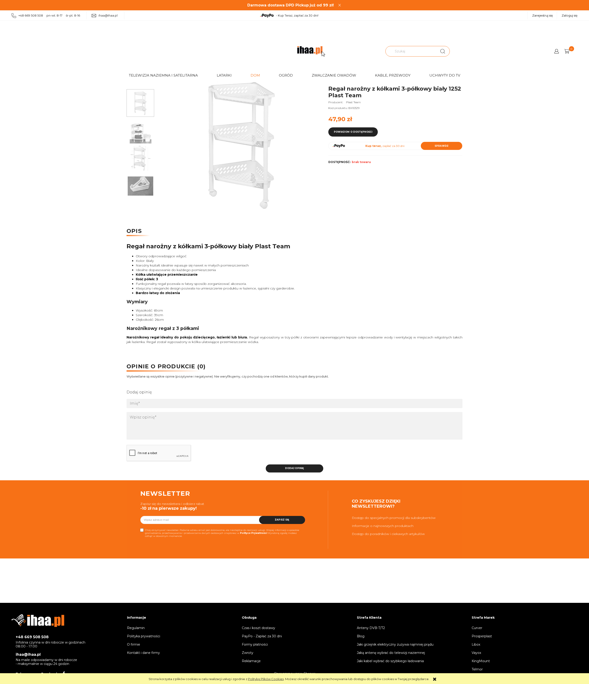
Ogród (286, 75)
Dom (255, 75)
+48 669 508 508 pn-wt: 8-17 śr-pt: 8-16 (49, 15)
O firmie (133, 644)
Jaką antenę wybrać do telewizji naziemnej (391, 653)
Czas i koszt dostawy (258, 628)
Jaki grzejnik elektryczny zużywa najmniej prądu (395, 644)
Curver (477, 628)
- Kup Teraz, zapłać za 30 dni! (297, 15)
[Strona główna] (311, 51)
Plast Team (353, 102)
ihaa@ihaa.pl (108, 15)
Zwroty (247, 653)
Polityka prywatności (143, 636)
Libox (476, 644)
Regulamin (136, 628)
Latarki (224, 75)
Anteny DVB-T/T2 (371, 628)
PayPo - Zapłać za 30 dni (262, 636)
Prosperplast (482, 636)
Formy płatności (255, 644)
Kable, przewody (392, 75)
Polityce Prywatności (253, 533)
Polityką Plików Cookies (266, 679)
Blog (360, 636)
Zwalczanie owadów (334, 75)
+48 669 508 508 (32, 637)
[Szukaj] (443, 51)
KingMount (481, 661)
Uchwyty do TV (444, 75)
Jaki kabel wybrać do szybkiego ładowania (390, 661)
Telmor (477, 669)
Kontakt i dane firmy (143, 653)
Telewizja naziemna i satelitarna (163, 75)
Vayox (476, 653)
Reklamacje (251, 661)
